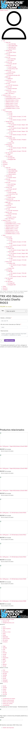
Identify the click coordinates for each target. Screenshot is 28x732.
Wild (9, 154)
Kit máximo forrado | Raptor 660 (19, 128)
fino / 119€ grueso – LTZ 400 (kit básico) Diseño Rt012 (13, 534)
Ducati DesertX (12, 82)
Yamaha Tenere (12, 52)
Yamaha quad (8, 121)
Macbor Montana (12, 88)
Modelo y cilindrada (6, 318)
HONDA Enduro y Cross (11, 103)
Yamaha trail (8, 50)
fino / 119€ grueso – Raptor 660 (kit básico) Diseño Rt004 (13, 446)
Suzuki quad (8, 111)
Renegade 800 (12, 159)
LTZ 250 (10, 113)
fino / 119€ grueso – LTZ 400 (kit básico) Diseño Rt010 (13, 556)
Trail (4, 40)
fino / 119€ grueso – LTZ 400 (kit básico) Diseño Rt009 (13, 579)
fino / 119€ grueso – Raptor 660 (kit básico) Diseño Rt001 (13, 490)
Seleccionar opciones (7, 451)
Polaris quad (8, 136)
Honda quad (8, 144)
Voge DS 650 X (12, 49)
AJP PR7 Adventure (13, 85)
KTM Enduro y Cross (10, 96)
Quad (4, 110)
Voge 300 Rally (12, 44)
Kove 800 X (11, 60)
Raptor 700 (11, 129)
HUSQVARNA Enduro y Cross (12, 98)
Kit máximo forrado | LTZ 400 (18, 116)
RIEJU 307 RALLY (9, 93)
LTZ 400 (10, 115)
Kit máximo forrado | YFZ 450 (18, 134)
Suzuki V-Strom (12, 91)
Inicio (1, 291)
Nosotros (5, 162)
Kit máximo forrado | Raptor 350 (19, 124)
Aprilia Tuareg (11, 72)
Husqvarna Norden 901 (14, 75)
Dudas (4, 161)
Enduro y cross (6, 95)
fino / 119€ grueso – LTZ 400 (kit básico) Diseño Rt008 (13, 601)
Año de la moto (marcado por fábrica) (11, 324)
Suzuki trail (8, 90)
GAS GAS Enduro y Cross (12, 100)
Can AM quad (8, 156)
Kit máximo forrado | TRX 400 (18, 148)
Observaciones (4, 331)
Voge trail (7, 42)
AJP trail (7, 83)
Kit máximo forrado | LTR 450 (18, 120)
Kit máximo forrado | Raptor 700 (19, 131)
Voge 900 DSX (12, 47)
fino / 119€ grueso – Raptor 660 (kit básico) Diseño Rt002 (13, 468)
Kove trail (7, 57)
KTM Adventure (12, 55)
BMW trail (7, 77)
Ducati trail (8, 80)
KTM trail (7, 54)
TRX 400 (10, 146)
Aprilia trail (8, 70)
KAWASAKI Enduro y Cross (12, 106)
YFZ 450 (10, 133)
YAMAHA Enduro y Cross (11, 101)
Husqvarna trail (9, 73)
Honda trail (8, 65)
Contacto (5, 164)
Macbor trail (8, 87)
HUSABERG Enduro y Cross (12, 108)
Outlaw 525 (11, 143)
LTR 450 (10, 118)
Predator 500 (11, 138)
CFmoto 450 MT (12, 63)
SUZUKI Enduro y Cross (11, 105)
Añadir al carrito (9, 340)
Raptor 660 (11, 126)
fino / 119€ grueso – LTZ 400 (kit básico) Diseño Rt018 (13, 512)
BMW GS (10, 78)
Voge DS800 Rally (12, 45)
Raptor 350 (11, 123)
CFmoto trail (8, 62)
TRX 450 (10, 149)
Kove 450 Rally (12, 58)
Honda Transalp (12, 67)
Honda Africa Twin (13, 68)
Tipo (3, 310)
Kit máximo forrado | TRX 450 (18, 151)
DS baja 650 (11, 157)
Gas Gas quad (9, 152)
